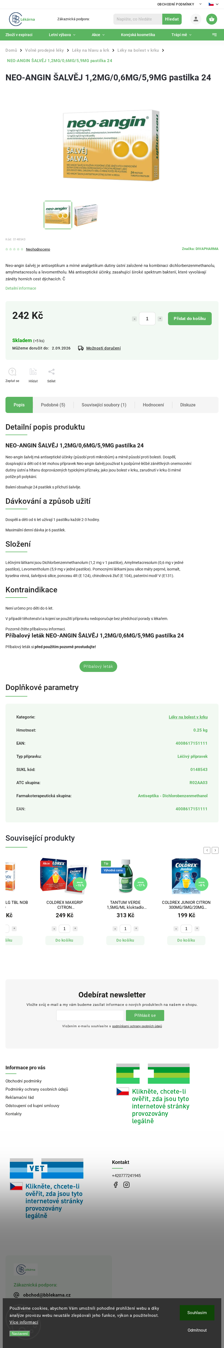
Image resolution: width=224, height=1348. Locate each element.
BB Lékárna (115, 1184)
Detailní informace (20, 288)
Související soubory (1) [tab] (104, 404)
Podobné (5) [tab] (53, 404)
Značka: (200, 249)
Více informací (24, 1322)
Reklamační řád (19, 1097)
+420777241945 (126, 1175)
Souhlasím (197, 1312)
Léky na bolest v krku (188, 717)
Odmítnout (197, 1330)
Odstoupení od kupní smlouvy (32, 1105)
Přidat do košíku (190, 318)
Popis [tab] (19, 404)
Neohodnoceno (38, 249)
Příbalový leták (98, 666)
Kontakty (13, 1113)
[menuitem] (23, 34)
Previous (207, 850)
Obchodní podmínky (175, 4)
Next (216, 850)
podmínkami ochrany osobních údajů (137, 1026)
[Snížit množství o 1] (134, 318)
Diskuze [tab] (188, 404)
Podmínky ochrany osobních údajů (36, 1089)
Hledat (172, 19)
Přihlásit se (145, 1015)
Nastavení (20, 1334)
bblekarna (126, 1184)
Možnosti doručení (103, 348)
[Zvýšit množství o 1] (160, 318)
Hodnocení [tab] (153, 404)
